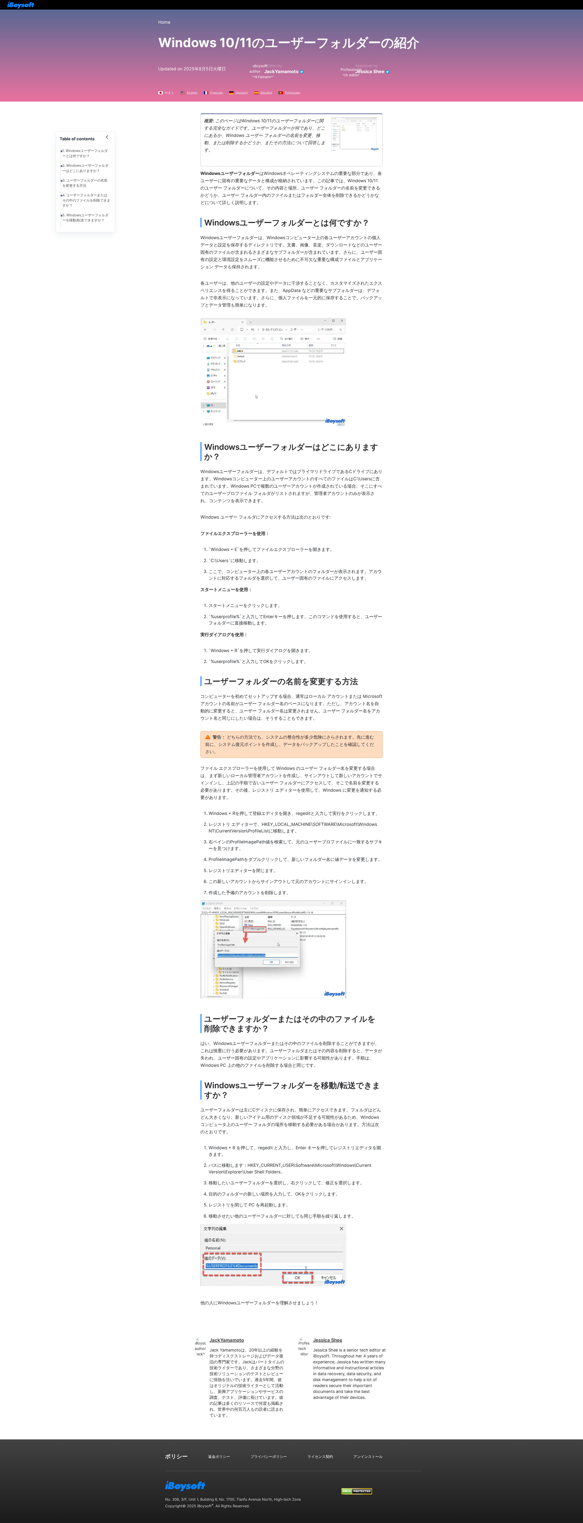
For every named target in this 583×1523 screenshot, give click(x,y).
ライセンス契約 (320, 1456)
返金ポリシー (219, 1456)
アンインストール (368, 1456)
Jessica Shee (369, 71)
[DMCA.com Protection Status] (356, 1487)
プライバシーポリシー (269, 1456)
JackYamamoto (281, 71)
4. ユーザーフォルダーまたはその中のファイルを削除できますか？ (86, 200)
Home (164, 22)
